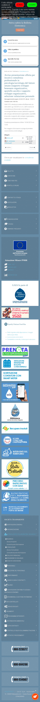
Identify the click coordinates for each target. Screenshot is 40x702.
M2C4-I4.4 (10, 270)
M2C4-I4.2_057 (11, 267)
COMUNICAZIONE (12, 219)
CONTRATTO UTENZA (14, 197)
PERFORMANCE (12, 575)
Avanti (32, 147)
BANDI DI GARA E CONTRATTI (16, 580)
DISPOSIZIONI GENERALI (14, 524)
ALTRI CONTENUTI (13, 626)
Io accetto (32, 5)
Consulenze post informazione (16, 552)
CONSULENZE (11, 547)
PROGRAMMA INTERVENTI (15, 616)
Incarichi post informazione (15, 544)
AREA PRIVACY (9, 691)
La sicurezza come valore (15, 337)
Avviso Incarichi (12, 542)
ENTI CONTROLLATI (12, 602)
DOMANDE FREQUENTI (14, 229)
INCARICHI (10, 539)
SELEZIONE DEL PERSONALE (16, 570)
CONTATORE (11, 176)
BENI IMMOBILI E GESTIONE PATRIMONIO (19, 597)
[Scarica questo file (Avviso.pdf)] (6, 138)
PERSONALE (11, 566)
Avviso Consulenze (12, 550)
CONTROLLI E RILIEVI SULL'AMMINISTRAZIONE (21, 630)
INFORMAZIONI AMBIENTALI (15, 621)
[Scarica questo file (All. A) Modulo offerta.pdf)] (6, 141)
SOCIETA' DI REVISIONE (14, 561)
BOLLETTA (10, 171)
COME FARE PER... (12, 181)
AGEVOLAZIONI (11, 202)
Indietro (8, 147)
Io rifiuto (20, 5)
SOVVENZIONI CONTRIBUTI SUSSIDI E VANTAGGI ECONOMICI (17, 591)
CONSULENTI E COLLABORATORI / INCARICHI (21, 534)
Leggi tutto (20, 30)
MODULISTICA (11, 207)
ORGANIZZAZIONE (13, 529)
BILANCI (10, 585)
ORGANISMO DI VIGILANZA (15, 558)
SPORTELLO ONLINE (12, 185)
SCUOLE (10, 224)
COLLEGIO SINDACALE (13, 555)
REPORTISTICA (12, 275)
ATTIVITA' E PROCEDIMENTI (15, 635)
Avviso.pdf (10, 138)
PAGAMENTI (10, 611)
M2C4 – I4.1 (11, 264)
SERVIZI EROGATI (12, 606)
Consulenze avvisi (24, 71)
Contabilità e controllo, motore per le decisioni (21, 339)
